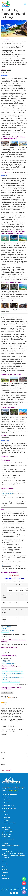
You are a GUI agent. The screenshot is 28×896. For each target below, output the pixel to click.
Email (3, 758)
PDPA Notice (4, 866)
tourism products (13, 790)
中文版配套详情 (6, 661)
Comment (4, 734)
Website (3, 764)
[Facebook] (11, 893)
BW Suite (3, 628)
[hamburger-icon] (25, 3)
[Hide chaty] (24, 892)
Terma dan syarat (6, 566)
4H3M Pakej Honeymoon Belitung (11, 682)
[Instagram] (14, 893)
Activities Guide (5, 878)
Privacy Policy (5, 869)
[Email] (24, 883)
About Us (4, 860)
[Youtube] (17, 893)
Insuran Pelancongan (7, 493)
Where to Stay (5, 872)
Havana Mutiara (5, 632)
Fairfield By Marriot (6, 626)
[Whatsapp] (24, 879)
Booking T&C (4, 863)
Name (3, 752)
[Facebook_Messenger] (24, 888)
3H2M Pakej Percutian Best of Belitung (12, 671)
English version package (8, 663)
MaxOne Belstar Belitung (7, 630)
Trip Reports (4, 875)
